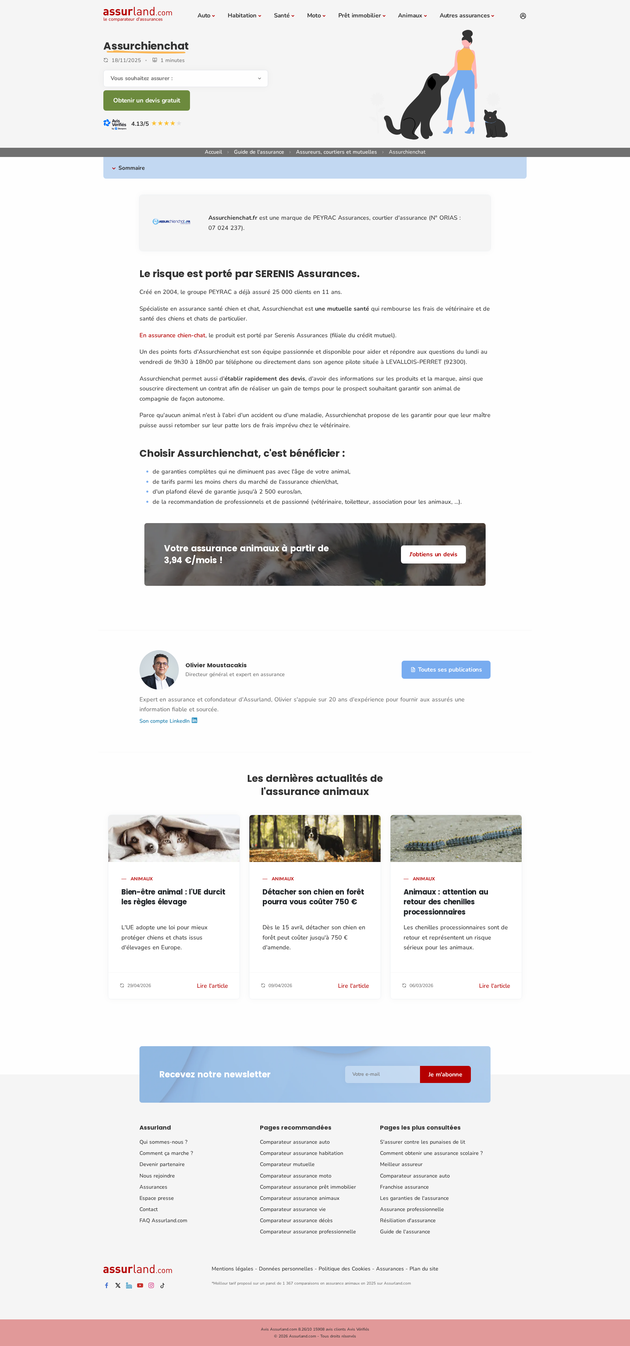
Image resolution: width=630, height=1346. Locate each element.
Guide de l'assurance (259, 152)
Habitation (242, 15)
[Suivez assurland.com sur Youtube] (140, 1286)
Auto (204, 15)
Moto (314, 15)
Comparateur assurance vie (293, 1209)
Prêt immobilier (359, 15)
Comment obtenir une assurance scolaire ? (431, 1153)
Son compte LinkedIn (165, 721)
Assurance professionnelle (412, 1209)
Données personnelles (286, 1268)
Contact (148, 1209)
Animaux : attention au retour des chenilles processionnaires (446, 902)
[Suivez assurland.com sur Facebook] (106, 1286)
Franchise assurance (404, 1187)
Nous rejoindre (157, 1176)
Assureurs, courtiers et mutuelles (336, 152)
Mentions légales (232, 1268)
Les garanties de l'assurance (414, 1198)
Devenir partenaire (162, 1164)
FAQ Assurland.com (163, 1220)
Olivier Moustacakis (216, 665)
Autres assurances (465, 15)
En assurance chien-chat (172, 335)
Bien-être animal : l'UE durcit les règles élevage (173, 897)
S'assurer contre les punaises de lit (422, 1142)
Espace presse (156, 1198)
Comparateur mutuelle (287, 1164)
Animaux (410, 15)
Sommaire (131, 168)
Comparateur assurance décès (296, 1220)
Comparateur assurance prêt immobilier (308, 1187)
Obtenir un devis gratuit (146, 100)
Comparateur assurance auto (295, 1142)
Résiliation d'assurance (408, 1220)
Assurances (153, 1187)
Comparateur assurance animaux (299, 1198)
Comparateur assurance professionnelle (308, 1231)
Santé (282, 15)
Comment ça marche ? (166, 1153)
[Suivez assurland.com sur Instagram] (151, 1286)
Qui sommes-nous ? (163, 1142)
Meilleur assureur (401, 1164)
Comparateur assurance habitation (301, 1153)
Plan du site (424, 1268)
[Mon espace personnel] (523, 16)
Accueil (213, 152)
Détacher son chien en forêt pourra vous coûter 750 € (313, 897)
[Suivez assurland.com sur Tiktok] (162, 1286)
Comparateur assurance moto (295, 1176)
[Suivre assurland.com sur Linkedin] (129, 1286)
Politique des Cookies (344, 1268)
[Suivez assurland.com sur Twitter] (118, 1286)
